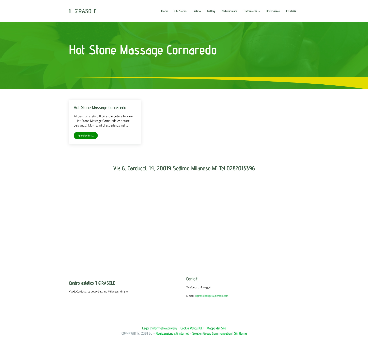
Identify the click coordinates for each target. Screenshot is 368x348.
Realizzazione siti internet (172, 333)
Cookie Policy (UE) (192, 328)
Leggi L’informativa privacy (159, 328)
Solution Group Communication (212, 333)
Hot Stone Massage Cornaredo (100, 107)
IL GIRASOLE (82, 11)
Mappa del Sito (216, 328)
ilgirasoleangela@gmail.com (211, 295)
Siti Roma (240, 333)
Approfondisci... (88, 136)
